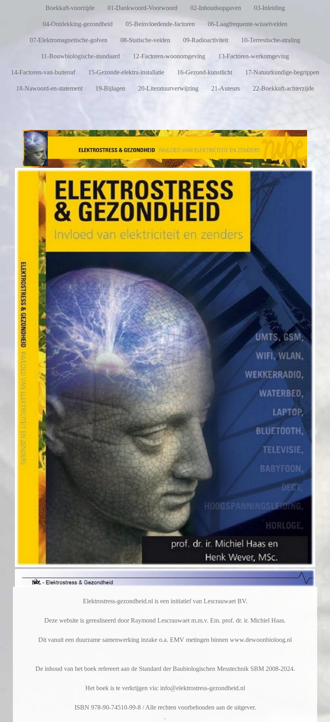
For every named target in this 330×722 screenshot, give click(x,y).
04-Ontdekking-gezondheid (78, 24)
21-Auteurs (225, 88)
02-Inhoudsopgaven (215, 7)
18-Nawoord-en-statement (49, 88)
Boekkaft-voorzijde (70, 7)
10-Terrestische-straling (270, 40)
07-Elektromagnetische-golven (68, 40)
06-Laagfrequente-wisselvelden (247, 24)
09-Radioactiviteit (205, 40)
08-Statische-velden (145, 40)
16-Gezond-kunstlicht (204, 72)
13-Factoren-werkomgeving (253, 56)
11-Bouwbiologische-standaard (80, 56)
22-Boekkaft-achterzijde (283, 88)
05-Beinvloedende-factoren (160, 24)
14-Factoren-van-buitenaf (43, 72)
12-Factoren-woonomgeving (169, 56)
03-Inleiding (269, 7)
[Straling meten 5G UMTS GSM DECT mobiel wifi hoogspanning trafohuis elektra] (165, 164)
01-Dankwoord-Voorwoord (142, 7)
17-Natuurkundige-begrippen (282, 72)
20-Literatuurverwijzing (168, 88)
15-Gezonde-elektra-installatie (126, 72)
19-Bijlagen (110, 88)
